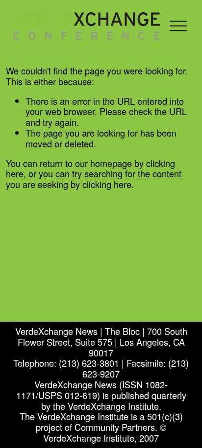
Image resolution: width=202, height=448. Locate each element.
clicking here (106, 184)
